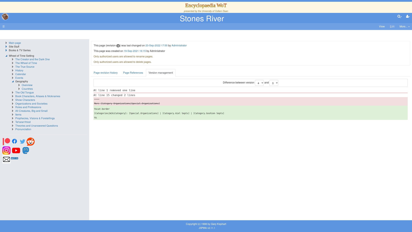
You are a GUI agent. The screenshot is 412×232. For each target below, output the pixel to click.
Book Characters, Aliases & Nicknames (37, 96)
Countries (27, 89)
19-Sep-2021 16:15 (135, 51)
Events (19, 78)
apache (5, 16)
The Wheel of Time (26, 63)
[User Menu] (408, 16)
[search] (399, 16)
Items (18, 114)
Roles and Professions (28, 107)
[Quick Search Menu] (399, 16)
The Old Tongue (24, 92)
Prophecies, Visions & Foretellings (35, 118)
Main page (15, 43)
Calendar (20, 74)
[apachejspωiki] (5, 16)
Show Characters (25, 100)
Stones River (202, 18)
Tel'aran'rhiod (23, 122)
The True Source (24, 66)
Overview (27, 85)
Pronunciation (23, 129)
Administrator (179, 45)
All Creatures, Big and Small (31, 111)
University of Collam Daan (215, 11)
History (19, 70)
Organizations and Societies (31, 103)
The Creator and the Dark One (32, 59)
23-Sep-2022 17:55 (156, 45)
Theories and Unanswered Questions (36, 125)
